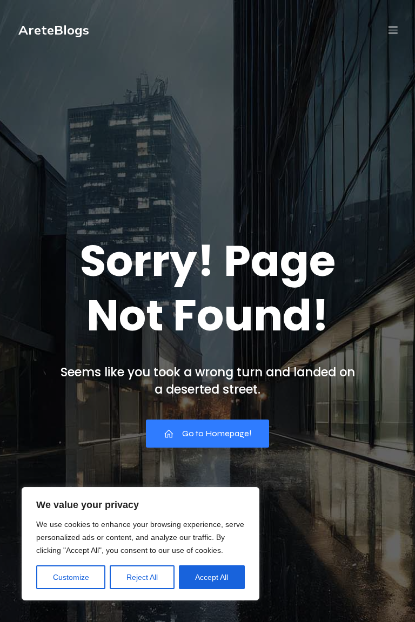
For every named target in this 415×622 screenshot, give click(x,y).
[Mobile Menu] (393, 30)
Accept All (211, 577)
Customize (71, 577)
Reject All (142, 577)
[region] (140, 543)
